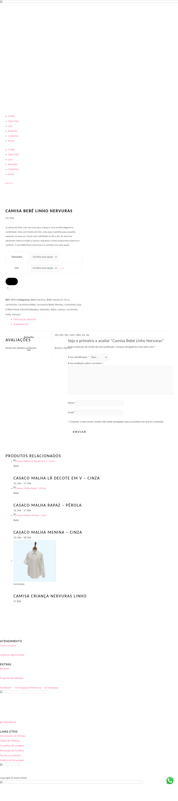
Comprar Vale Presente (12, 655)
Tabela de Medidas (10, 741)
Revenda (12, 131)
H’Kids (11, 116)
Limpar (62, 268)
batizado (44, 309)
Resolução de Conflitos (12, 750)
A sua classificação (78, 357)
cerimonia (71, 309)
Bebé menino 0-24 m (58, 300)
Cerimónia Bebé (26, 304)
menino (16, 314)
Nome (72, 403)
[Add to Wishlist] (12, 281)
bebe (53, 309)
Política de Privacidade (12, 760)
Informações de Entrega (12, 736)
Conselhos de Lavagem (12, 745)
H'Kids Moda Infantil (17, 309)
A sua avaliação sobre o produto (86, 363)
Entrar (11, 141)
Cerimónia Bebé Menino (50, 304)
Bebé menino (38, 300)
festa (8, 314)
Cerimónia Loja (72, 304)
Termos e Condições (10, 755)
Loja (10, 126)
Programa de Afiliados (11, 678)
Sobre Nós (13, 121)
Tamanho (16, 257)
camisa (61, 309)
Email (71, 412)
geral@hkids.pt (8, 722)
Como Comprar (8, 645)
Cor (17, 268)
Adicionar (20, 294)
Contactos (13, 136)
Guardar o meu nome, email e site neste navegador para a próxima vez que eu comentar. (117, 422)
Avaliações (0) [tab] (20, 324)
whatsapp (169, 778)
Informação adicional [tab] (24, 319)
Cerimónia (11, 304)
